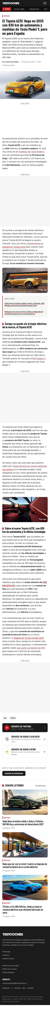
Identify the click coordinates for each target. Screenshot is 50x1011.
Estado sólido (19, 9)
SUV (5, 718)
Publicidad (6, 952)
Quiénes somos (8, 958)
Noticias (7, 16)
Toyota (12, 718)
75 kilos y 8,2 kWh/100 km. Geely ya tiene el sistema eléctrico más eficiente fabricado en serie (23, 909)
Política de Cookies (9, 969)
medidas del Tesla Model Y (31, 152)
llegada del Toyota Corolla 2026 (29, 638)
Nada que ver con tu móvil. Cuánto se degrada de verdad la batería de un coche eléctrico (25, 865)
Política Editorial (8, 972)
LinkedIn (30, 988)
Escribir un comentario (14, 773)
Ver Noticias (41, 786)
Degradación (34, 9)
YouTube (17, 988)
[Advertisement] (25, 119)
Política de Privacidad (10, 966)
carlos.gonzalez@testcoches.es (14, 983)
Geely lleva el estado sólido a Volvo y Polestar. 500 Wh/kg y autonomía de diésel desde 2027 (23, 823)
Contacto (5, 955)
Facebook (6, 988)
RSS (23, 988)
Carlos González (12, 62)
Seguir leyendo (14, 785)
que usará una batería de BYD (31, 648)
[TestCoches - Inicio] (11, 3)
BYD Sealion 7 (38, 358)
